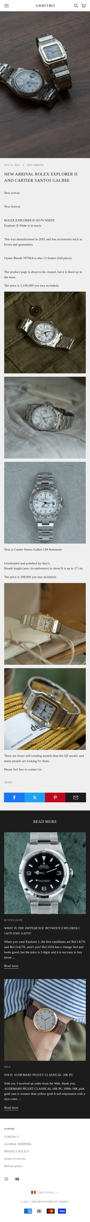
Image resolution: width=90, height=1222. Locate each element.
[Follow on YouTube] (17, 1179)
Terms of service (15, 1158)
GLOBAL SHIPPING (18, 1144)
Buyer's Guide (13, 920)
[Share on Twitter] (35, 797)
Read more (11, 965)
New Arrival (35, 165)
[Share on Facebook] (14, 797)
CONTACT (11, 1137)
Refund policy (13, 1166)
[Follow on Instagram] (6, 1179)
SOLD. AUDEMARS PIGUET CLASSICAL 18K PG (38, 1075)
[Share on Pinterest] (55, 797)
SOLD (7, 1067)
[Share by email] (76, 797)
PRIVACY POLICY (17, 1151)
